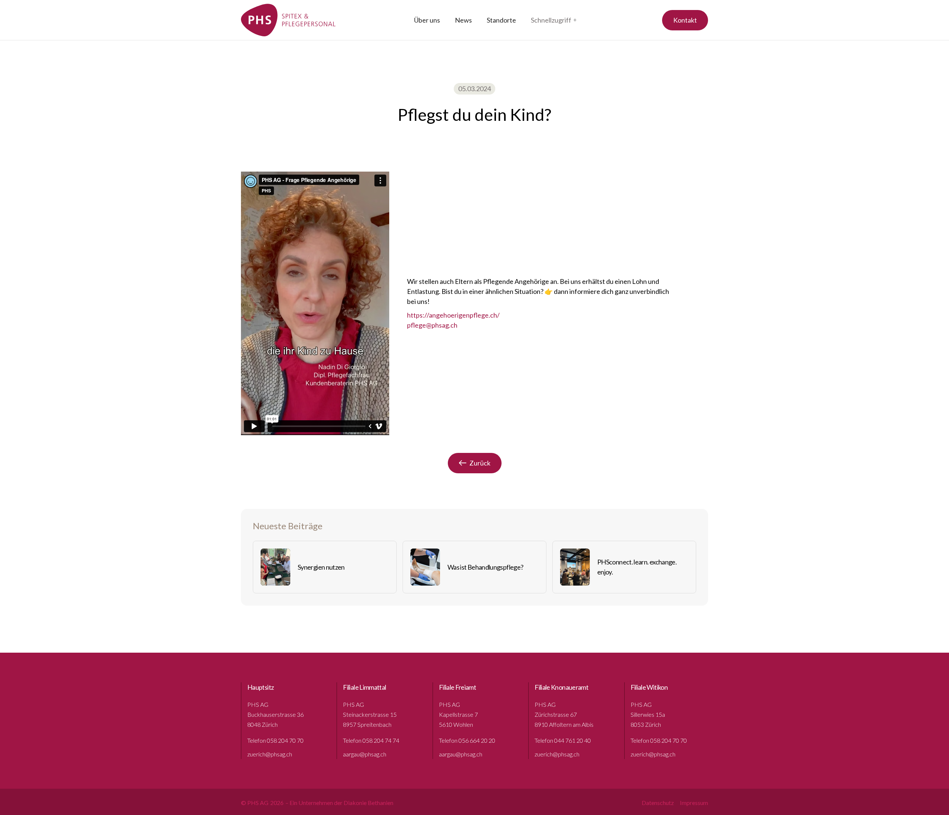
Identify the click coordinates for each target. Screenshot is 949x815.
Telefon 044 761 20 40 (563, 740)
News (463, 20)
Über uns (427, 20)
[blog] (275, 567)
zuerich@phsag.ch (269, 754)
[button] (553, 20)
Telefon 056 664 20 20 (467, 740)
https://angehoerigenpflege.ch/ (453, 315)
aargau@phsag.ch (364, 754)
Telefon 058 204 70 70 (275, 740)
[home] (288, 20)
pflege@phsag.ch (432, 325)
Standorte (501, 20)
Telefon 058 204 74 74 (371, 740)
